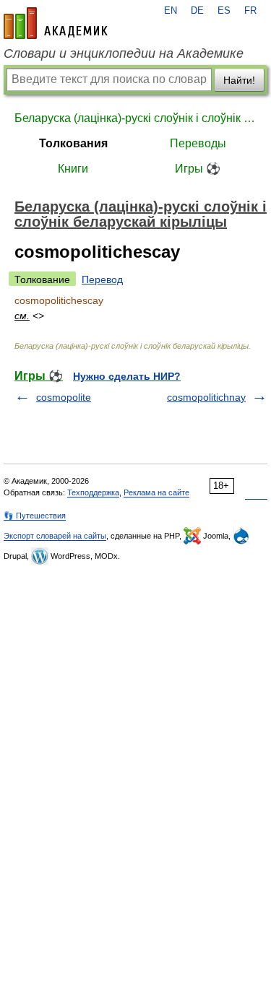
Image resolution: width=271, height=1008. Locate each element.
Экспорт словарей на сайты (55, 535)
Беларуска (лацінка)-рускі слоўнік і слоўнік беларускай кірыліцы (135, 118)
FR (250, 11)
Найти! (239, 80)
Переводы (198, 143)
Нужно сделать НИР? (127, 376)
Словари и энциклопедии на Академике (124, 53)
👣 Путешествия (35, 515)
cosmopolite (63, 397)
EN (170, 11)
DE (197, 11)
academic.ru (56, 23)
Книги (73, 168)
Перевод (102, 279)
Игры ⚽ (197, 168)
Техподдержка (93, 492)
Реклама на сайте (156, 492)
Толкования (73, 143)
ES (224, 11)
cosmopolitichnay (206, 397)
